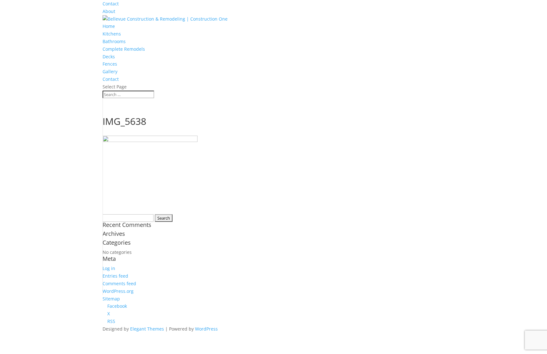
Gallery (110, 71)
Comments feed (119, 283)
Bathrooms (114, 41)
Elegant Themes (147, 329)
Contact (111, 4)
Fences (110, 64)
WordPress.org (118, 291)
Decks (109, 57)
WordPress (206, 329)
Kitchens (112, 34)
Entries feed (115, 276)
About (109, 11)
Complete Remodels (124, 49)
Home (109, 26)
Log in (109, 268)
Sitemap (111, 299)
